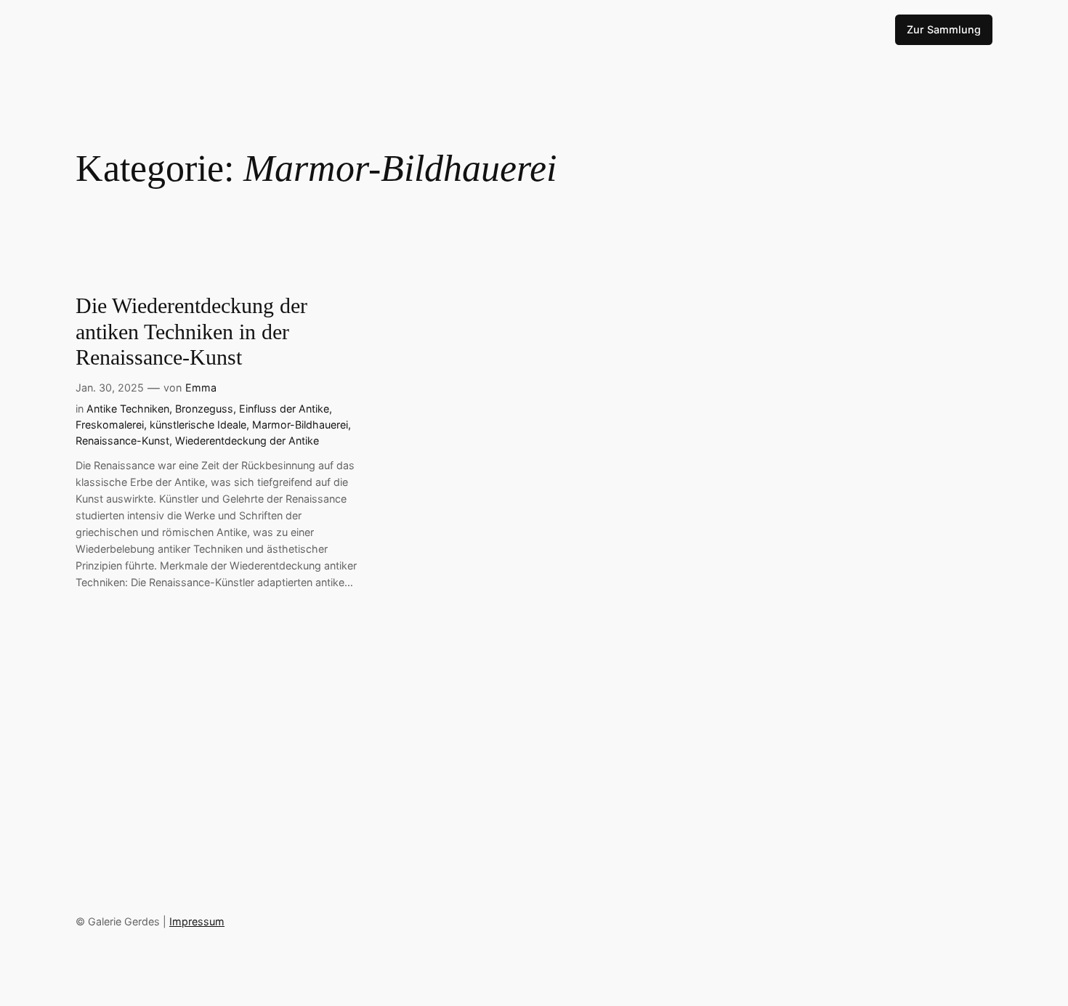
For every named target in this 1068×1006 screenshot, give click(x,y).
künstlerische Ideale (198, 424)
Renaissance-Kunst (122, 440)
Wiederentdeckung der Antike (247, 440)
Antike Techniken (127, 408)
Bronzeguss (204, 408)
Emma (201, 387)
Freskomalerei (110, 424)
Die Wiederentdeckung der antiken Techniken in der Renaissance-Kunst (191, 331)
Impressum (196, 921)
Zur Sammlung (944, 29)
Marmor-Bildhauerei (300, 424)
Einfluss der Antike (284, 408)
